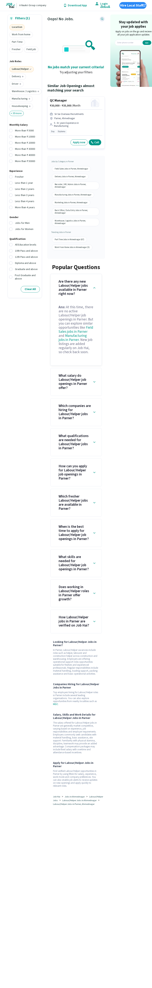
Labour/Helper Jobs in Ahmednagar (79, 800)
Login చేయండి (105, 5)
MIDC (55, 704)
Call (96, 142)
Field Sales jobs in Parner (76, 329)
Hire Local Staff (131, 5)
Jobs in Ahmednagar (75, 796)
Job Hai (56, 796)
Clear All (30, 289)
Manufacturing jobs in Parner (73, 337)
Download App (77, 5)
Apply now (79, 142)
